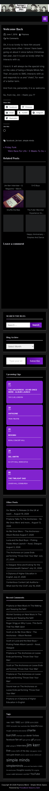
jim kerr (19, 140)
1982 (17, 722)
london (13, 751)
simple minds (28, 140)
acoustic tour (16, 726)
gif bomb (37, 740)
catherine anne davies (19, 731)
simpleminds (14, 765)
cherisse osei (21, 736)
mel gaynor (33, 751)
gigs (8, 746)
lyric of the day (22, 751)
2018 (27, 722)
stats (40, 766)
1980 (8, 723)
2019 (32, 723)
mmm (40, 751)
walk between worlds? (20, 774)
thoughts (20, 770)
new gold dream (13, 755)
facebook (10, 140)
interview (21, 745)
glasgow (13, 746)
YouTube (35, 773)
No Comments (12, 38)
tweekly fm (29, 770)
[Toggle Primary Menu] (45, 19)
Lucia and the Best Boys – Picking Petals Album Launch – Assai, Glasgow (23, 644)
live (8, 750)
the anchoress (11, 770)
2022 (8, 726)
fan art (18, 739)
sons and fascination (31, 766)
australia (24, 726)
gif (32, 739)
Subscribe (35, 361)
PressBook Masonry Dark (29, 788)
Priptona (25, 34)
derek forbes (32, 735)
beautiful (35, 726)
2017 (22, 723)
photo (23, 755)
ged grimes (27, 740)
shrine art (37, 755)
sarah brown (29, 755)
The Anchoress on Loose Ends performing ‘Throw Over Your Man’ (23, 656)
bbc (28, 726)
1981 (12, 722)
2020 (36, 723)
